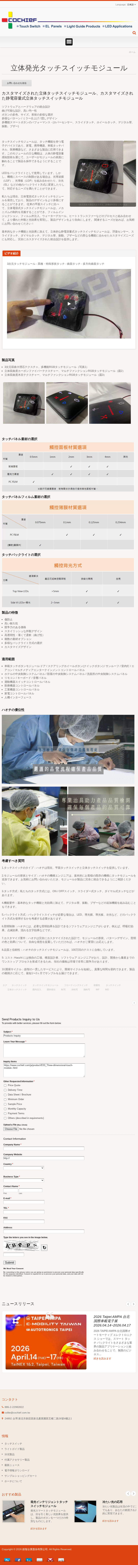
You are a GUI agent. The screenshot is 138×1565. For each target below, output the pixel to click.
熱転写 (87, 989)
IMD (107, 989)
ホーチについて (13, 1481)
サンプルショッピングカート (20, 1475)
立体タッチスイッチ (17, 989)
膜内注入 (37, 989)
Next (133, 1304)
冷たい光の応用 (112, 1502)
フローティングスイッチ (76, 985)
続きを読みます (102, 1358)
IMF (97, 989)
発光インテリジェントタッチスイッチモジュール (49, 1504)
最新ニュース (12, 1465)
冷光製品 (9, 1454)
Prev (128, 1304)
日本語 (130, 4)
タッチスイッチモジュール (45, 985)
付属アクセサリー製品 (17, 1459)
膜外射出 (51, 989)
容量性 (97, 985)
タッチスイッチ (19, 985)
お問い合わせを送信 (16, 83)
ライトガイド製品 (14, 1449)
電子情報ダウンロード (17, 1470)
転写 (63, 989)
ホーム (132, 52)
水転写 (74, 989)
